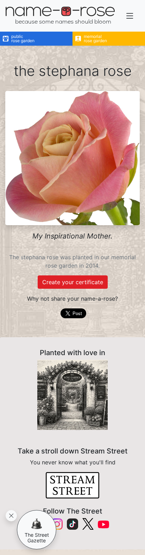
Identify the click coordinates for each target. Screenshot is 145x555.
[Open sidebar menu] (129, 16)
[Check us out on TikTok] (72, 524)
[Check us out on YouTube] (103, 524)
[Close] (11, 515)
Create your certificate (72, 282)
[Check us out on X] (88, 524)
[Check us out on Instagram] (57, 524)
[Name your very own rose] (72, 395)
